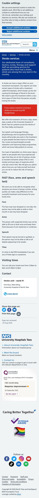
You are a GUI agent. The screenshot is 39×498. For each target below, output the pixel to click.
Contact (5, 477)
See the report (11, 394)
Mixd (19, 494)
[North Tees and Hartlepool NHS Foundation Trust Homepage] (11, 42)
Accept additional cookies (18, 28)
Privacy (31, 479)
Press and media (8, 479)
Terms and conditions (19, 482)
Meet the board (11, 352)
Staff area (24, 477)
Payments (14, 477)
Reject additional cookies (18, 31)
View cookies (7, 35)
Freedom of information (11, 484)
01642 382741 (12, 294)
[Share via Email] (14, 310)
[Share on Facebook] (9, 310)
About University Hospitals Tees (18, 345)
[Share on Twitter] (4, 310)
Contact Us (9, 360)
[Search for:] (27, 44)
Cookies (5, 482)
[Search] (35, 44)
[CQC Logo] (11, 374)
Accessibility (21, 479)
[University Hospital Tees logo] (17, 337)
